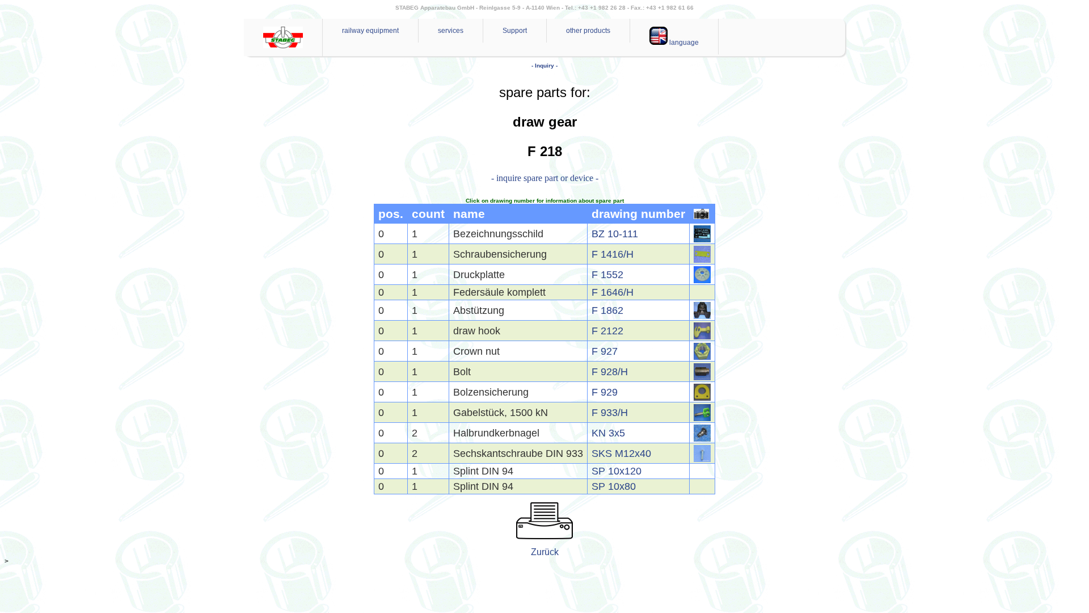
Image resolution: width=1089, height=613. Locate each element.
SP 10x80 (614, 486)
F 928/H (610, 371)
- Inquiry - (544, 65)
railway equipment (370, 31)
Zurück (545, 552)
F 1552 (607, 274)
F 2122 (607, 331)
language (683, 43)
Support (515, 31)
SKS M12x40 (621, 453)
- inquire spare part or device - (544, 178)
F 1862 (607, 310)
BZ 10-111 (615, 234)
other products (588, 31)
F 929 (605, 392)
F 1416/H (613, 254)
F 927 (605, 351)
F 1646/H (613, 292)
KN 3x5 (608, 433)
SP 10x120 (616, 471)
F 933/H (610, 412)
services (450, 31)
